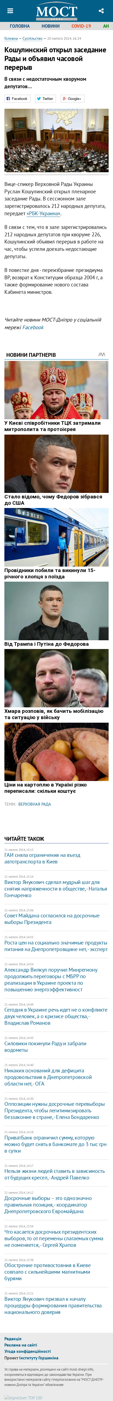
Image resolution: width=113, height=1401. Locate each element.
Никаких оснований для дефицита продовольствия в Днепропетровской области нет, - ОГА (48, 1077)
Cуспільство (32, 38)
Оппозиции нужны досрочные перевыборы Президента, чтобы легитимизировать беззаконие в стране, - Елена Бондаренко (54, 1110)
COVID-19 (81, 26)
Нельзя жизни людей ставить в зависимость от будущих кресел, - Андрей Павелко (54, 1174)
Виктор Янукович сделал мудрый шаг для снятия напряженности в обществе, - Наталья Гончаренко (55, 889)
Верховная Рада (34, 804)
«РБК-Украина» (43, 213)
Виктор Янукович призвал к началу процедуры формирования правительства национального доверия (53, 1305)
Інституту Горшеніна (38, 1357)
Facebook (32, 327)
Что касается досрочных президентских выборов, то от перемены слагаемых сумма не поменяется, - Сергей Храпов (53, 1238)
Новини (51, 26)
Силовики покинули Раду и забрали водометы (45, 1046)
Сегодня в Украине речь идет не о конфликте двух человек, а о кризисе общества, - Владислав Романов (55, 1016)
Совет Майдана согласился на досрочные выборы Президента (51, 919)
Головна (20, 26)
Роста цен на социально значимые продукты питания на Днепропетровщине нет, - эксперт (56, 946)
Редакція (12, 1338)
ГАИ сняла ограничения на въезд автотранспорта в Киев (42, 858)
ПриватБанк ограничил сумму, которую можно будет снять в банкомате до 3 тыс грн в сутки (55, 1144)
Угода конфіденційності (27, 1351)
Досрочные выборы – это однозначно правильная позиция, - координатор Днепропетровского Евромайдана (48, 1205)
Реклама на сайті (20, 1345)
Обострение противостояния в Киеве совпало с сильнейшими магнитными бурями (47, 1272)
